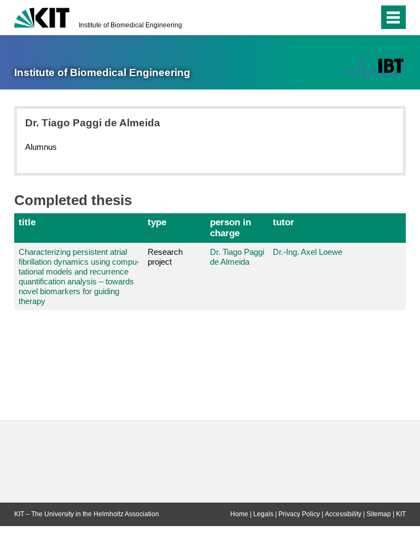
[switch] (349, 17)
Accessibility (343, 514)
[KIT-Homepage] (41, 16)
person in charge (230, 227)
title (27, 222)
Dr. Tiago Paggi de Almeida (237, 256)
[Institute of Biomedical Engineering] (372, 68)
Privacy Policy (299, 514)
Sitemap (378, 514)
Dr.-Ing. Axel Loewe (307, 251)
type (157, 222)
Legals (263, 514)
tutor (283, 222)
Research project (165, 256)
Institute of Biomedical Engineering (130, 25)
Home (239, 514)
